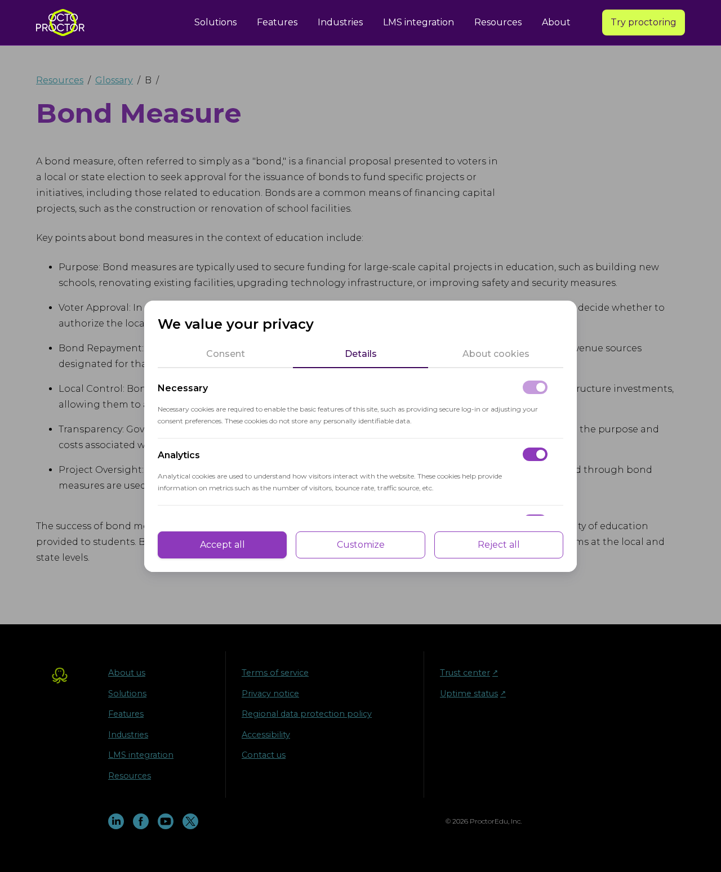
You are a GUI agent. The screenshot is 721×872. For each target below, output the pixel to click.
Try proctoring (644, 22)
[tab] (225, 354)
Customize (361, 544)
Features (277, 22)
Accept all (222, 544)
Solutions (215, 22)
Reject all (499, 544)
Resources (498, 22)
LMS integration (418, 22)
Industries (340, 22)
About (556, 22)
